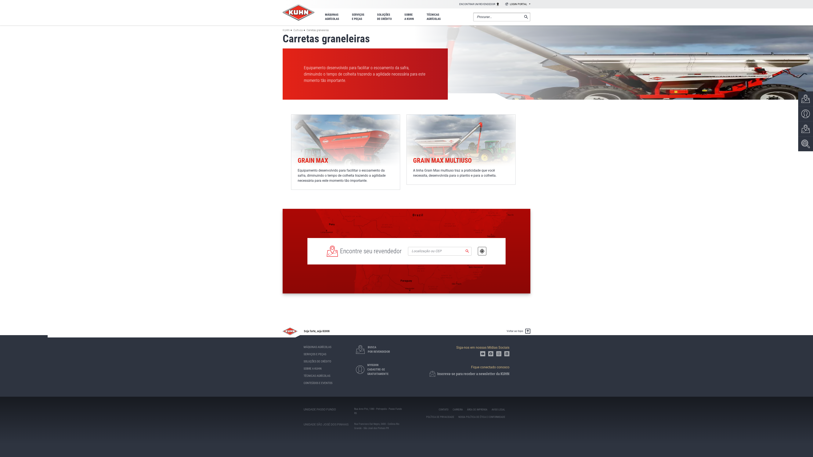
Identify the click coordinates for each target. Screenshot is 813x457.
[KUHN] (298, 12)
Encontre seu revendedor (371, 251)
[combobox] (517, 4)
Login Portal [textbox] (518, 4)
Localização (482, 251)
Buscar (467, 251)
